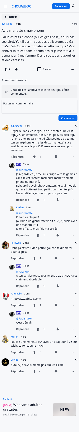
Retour (13, 16)
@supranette (24, 170)
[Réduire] (75, 126)
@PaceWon (23, 271)
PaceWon (16, 242)
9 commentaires (12, 80)
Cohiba (14, 359)
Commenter (68, 118)
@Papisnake (24, 318)
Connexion (61, 6)
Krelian (20, 207)
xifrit (18, 23)
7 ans (74, 23)
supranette (16, 126)
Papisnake (16, 293)
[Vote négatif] (16, 69)
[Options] (72, 69)
